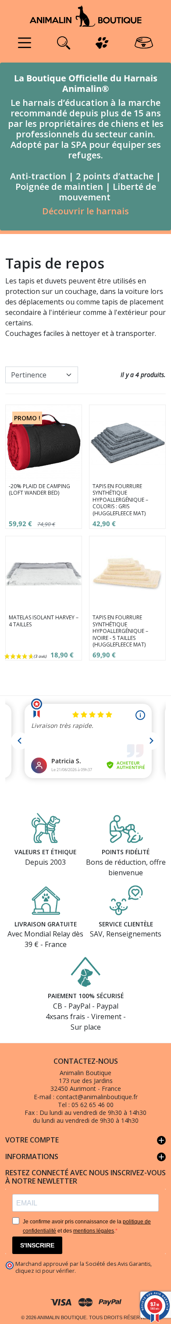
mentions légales (93, 1231)
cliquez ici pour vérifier (45, 1271)
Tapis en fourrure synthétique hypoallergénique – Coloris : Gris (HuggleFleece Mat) (120, 499)
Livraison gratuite (45, 924)
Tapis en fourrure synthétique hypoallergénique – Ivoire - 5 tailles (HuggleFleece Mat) (120, 631)
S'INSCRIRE (37, 1245)
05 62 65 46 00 (92, 1104)
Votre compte (85, 1140)
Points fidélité (126, 852)
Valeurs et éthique (45, 852)
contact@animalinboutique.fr (97, 1097)
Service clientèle (126, 924)
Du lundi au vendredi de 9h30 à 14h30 (92, 1112)
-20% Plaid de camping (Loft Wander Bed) (39, 489)
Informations (85, 1157)
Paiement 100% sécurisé (86, 996)
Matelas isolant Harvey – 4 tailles (43, 621)
